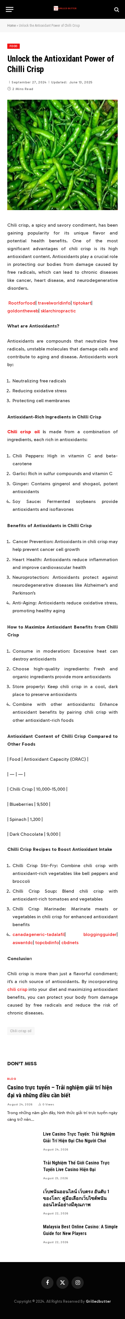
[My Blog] (65, 9)
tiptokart (82, 303)
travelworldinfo (54, 303)
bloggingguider (100, 934)
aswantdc (22, 942)
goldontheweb (22, 311)
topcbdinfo (47, 942)
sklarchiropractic (58, 311)
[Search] (116, 9)
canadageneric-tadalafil (38, 934)
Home (11, 26)
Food (13, 46)
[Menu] (9, 9)
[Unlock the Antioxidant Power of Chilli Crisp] (62, 208)
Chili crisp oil (23, 431)
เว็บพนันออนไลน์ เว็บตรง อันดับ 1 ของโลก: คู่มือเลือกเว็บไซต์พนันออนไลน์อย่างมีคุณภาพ (76, 1198)
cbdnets (69, 942)
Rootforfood (21, 303)
